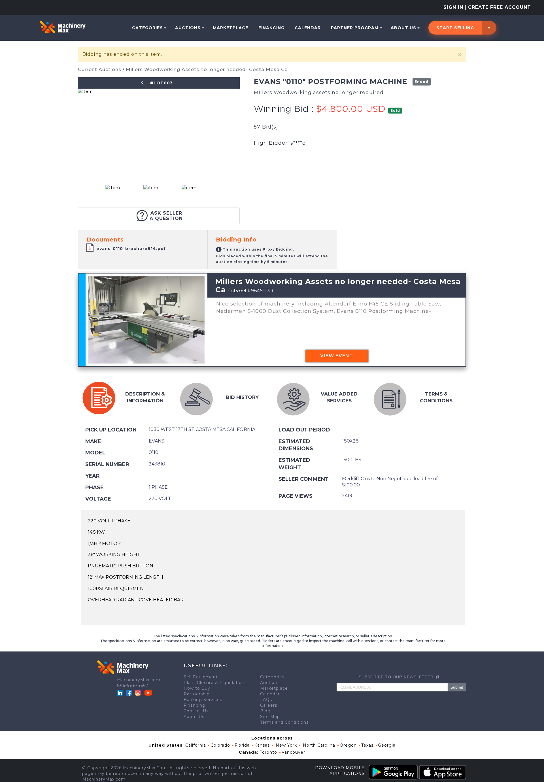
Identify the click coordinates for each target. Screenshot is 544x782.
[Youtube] (148, 692)
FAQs (266, 699)
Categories (147, 27)
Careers (268, 705)
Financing (271, 27)
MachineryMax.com (138, 679)
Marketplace (230, 27)
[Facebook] (129, 692)
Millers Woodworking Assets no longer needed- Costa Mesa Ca (207, 69)
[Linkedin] (120, 692)
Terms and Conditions (284, 722)
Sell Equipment (201, 677)
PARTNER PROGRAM (355, 27)
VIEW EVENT (336, 355)
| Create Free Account (498, 7)
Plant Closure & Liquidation (214, 682)
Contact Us (196, 710)
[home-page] (63, 27)
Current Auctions (100, 69)
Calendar (308, 27)
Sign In (453, 7)
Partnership (197, 693)
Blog (265, 710)
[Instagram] (138, 692)
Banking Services (203, 699)
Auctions (188, 27)
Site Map (270, 716)
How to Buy (197, 688)
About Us (403, 27)
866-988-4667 (132, 685)
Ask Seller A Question (166, 215)
